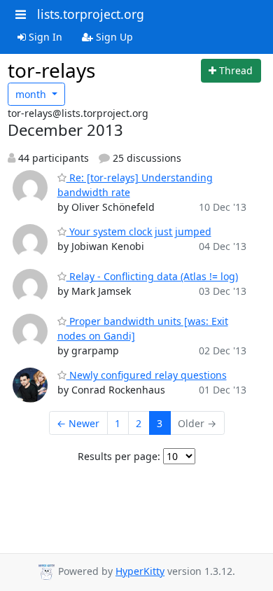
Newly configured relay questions (146, 375)
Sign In (44, 36)
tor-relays (51, 70)
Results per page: (119, 456)
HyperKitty (139, 571)
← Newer (78, 423)
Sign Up (113, 36)
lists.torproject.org (90, 14)
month (32, 94)
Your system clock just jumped (138, 231)
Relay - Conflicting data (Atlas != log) (152, 276)
